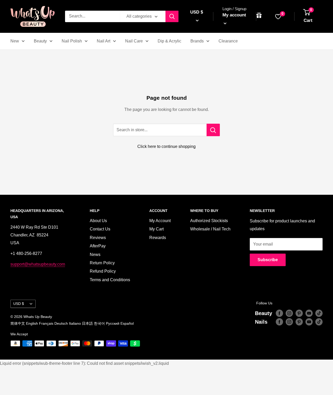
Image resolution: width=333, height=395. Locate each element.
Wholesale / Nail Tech (210, 229)
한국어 (99, 323)
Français (46, 323)
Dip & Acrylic (169, 41)
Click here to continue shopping (166, 146)
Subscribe (268, 260)
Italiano (75, 323)
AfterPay (98, 246)
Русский (112, 323)
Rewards (157, 237)
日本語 (87, 323)
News (95, 254)
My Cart (156, 229)
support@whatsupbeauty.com (37, 264)
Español (127, 323)
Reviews (98, 237)
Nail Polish (72, 41)
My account (234, 14)
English (32, 323)
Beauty (40, 41)
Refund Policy (103, 271)
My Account (160, 220)
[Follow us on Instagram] (289, 313)
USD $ (18, 304)
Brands (197, 41)
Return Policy (102, 263)
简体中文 (17, 323)
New (14, 41)
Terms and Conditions (110, 280)
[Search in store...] (213, 130)
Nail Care (134, 41)
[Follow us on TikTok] (319, 313)
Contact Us (100, 229)
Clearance (228, 41)
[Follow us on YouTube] (309, 313)
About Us (98, 220)
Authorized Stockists (209, 220)
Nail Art (103, 41)
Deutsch (61, 323)
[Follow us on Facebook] (279, 313)
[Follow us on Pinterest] (299, 313)
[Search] (171, 16)
